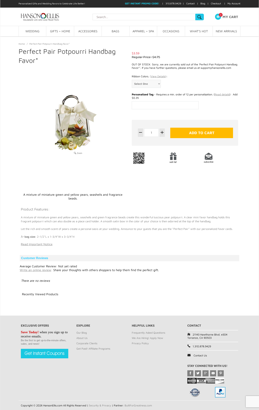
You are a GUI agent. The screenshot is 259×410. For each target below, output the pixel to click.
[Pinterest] (221, 373)
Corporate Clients (86, 343)
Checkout (216, 3)
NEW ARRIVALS (226, 31)
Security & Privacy (100, 405)
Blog (202, 3)
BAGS (115, 31)
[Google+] (205, 373)
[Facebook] (190, 373)
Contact (190, 3)
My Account (234, 3)
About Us (81, 338)
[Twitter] (198, 373)
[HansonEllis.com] (56, 17)
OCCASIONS (171, 31)
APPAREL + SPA (143, 31)
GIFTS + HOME (60, 31)
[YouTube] (213, 373)
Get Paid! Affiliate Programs (93, 348)
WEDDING (32, 31)
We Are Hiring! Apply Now (147, 338)
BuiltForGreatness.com (138, 405)
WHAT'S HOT (199, 31)
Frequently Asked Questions (148, 332)
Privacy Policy (140, 343)
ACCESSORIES (87, 31)
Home (22, 43)
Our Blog (81, 332)
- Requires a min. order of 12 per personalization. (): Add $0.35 (185, 96)
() (158, 76)
